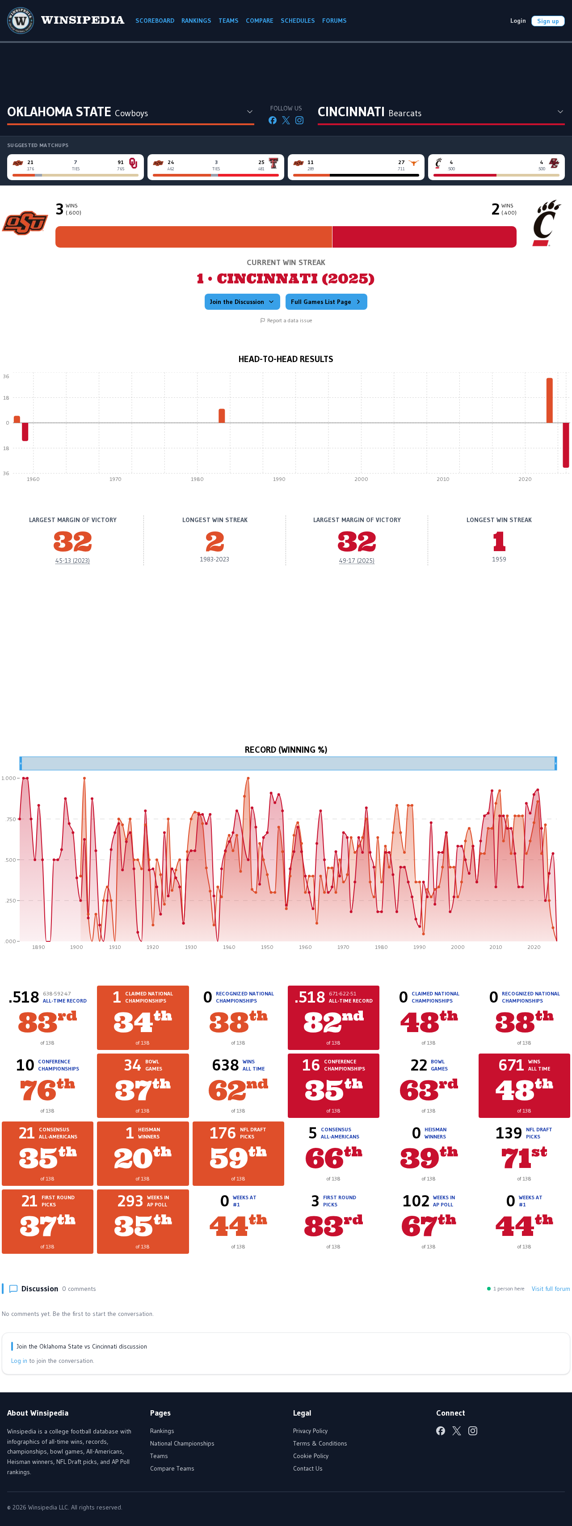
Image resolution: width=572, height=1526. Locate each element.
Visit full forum (551, 1289)
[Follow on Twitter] (286, 120)
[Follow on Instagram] (299, 120)
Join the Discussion (237, 302)
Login (518, 21)
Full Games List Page (321, 302)
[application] (286, 429)
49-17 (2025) (356, 560)
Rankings (162, 1431)
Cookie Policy (310, 1456)
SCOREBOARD (154, 21)
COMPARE (259, 21)
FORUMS (334, 21)
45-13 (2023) (72, 560)
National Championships (182, 1443)
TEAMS (229, 21)
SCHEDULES (298, 21)
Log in (19, 1361)
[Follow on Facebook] (273, 120)
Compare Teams (172, 1468)
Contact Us (308, 1468)
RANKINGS (196, 21)
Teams (159, 1456)
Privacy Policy (310, 1431)
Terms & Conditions (320, 1443)
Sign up (548, 21)
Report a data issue (289, 320)
